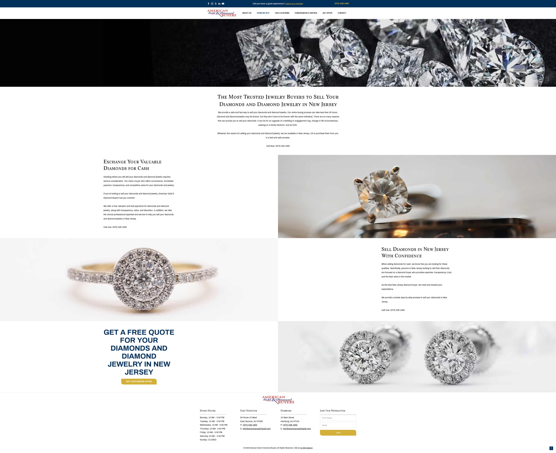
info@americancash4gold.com (257, 429)
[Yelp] (215, 3)
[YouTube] (223, 3)
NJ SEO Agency (306, 448)
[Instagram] (212, 3)
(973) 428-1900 (250, 425)
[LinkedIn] (219, 3)
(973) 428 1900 (283, 146)
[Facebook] (208, 3)
